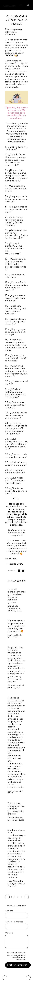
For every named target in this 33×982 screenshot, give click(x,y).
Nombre (9, 911)
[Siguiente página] (26, 897)
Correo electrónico (14, 922)
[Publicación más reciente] (28, 977)
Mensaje (9, 933)
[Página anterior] (7, 897)
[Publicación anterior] (5, 977)
